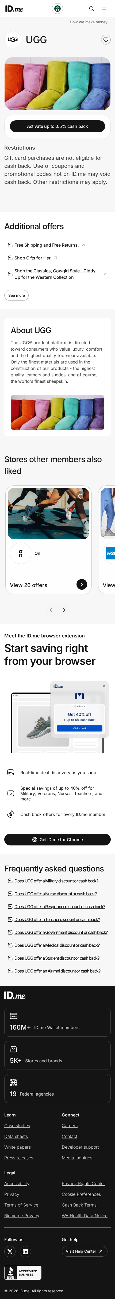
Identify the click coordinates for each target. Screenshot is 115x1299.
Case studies (17, 1125)
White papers (17, 1147)
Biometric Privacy (21, 1215)
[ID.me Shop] (17, 8)
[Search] (91, 8)
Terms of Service (21, 1205)
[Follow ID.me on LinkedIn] (25, 1251)
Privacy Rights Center (83, 1183)
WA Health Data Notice (85, 1215)
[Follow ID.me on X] (10, 1251)
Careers (70, 1125)
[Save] (80, 496)
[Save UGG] (106, 39)
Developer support (80, 1147)
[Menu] (104, 8)
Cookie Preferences (81, 1194)
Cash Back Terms (79, 1205)
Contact (69, 1136)
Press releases (18, 1157)
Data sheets (16, 1136)
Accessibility (16, 1183)
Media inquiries (77, 1157)
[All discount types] (57, 8)
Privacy (11, 1194)
